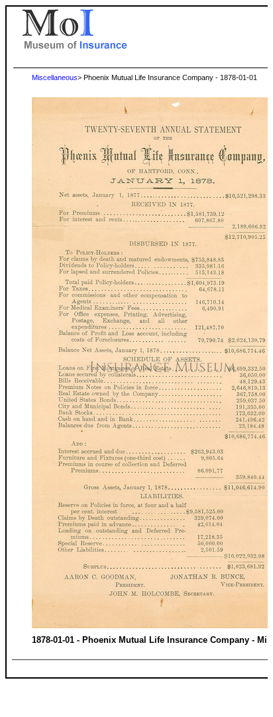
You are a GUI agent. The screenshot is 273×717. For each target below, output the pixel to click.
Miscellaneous (55, 77)
